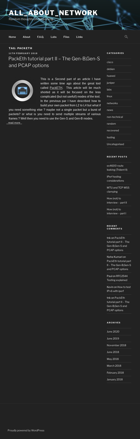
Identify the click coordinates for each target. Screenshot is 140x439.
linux (109, 96)
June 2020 (113, 331)
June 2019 (113, 338)
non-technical (115, 116)
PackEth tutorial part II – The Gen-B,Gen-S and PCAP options (119, 265)
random (111, 123)
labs (109, 89)
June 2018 (113, 352)
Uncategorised (115, 144)
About (26, 36)
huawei (111, 75)
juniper (111, 82)
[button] (126, 36)
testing (111, 137)
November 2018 (116, 345)
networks (112, 103)
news (110, 109)
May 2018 (113, 358)
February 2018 (115, 372)
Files (66, 36)
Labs (54, 36)
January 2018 (115, 379)
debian (111, 69)
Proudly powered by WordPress (26, 430)
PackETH (56, 87)
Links (79, 36)
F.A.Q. (40, 36)
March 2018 (114, 365)
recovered (113, 130)
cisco (110, 62)
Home (12, 36)
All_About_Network (53, 13)
